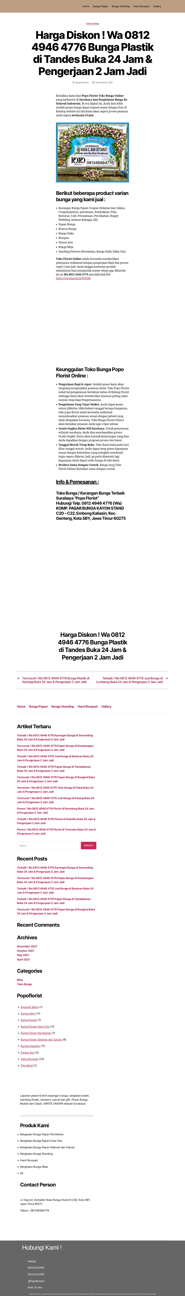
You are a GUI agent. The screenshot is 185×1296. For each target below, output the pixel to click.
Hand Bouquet (141, 6)
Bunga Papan (100, 6)
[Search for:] (48, 846)
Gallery (157, 6)
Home (86, 6)
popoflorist (83, 82)
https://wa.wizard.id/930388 (73, 278)
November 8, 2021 (104, 82)
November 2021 (27, 946)
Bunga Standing (121, 6)
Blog (20, 979)
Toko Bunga (92, 24)
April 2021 (23, 959)
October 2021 (25, 950)
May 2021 (23, 955)
